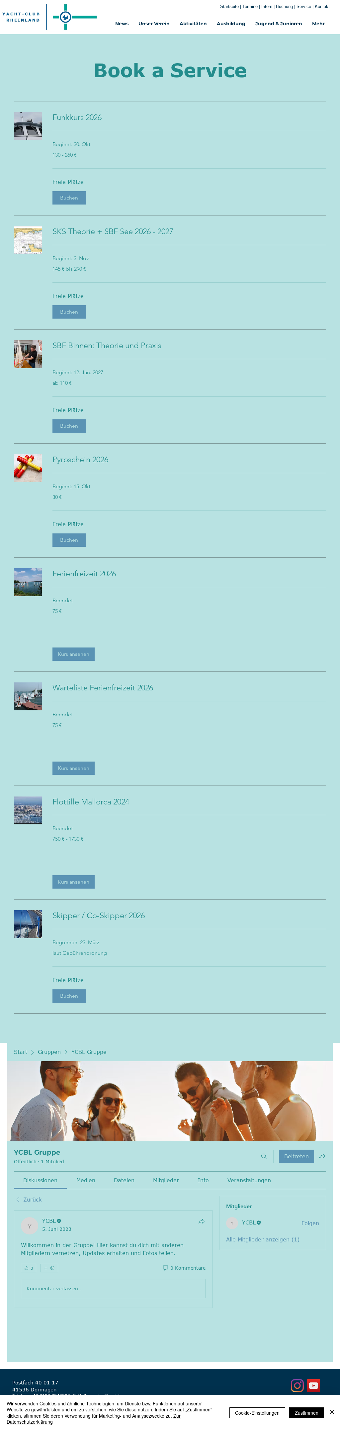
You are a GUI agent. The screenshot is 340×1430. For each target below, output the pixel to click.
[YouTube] (313, 1385)
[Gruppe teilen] (322, 1156)
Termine (250, 6)
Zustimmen (306, 1412)
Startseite (229, 6)
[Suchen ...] (264, 1156)
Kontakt (322, 6)
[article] (113, 1259)
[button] (69, 198)
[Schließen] (332, 1412)
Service (304, 6)
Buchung (284, 6)
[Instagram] (297, 1385)
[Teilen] (202, 1221)
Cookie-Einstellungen (257, 1412)
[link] (189, 117)
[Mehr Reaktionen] (49, 1268)
